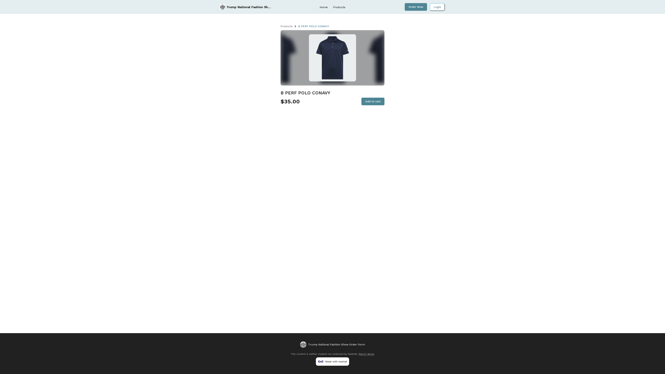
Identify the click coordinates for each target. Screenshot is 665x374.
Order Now (416, 6)
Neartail (352, 354)
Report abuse (366, 354)
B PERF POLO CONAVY (313, 26)
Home (324, 7)
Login (437, 7)
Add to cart (373, 101)
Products (339, 7)
